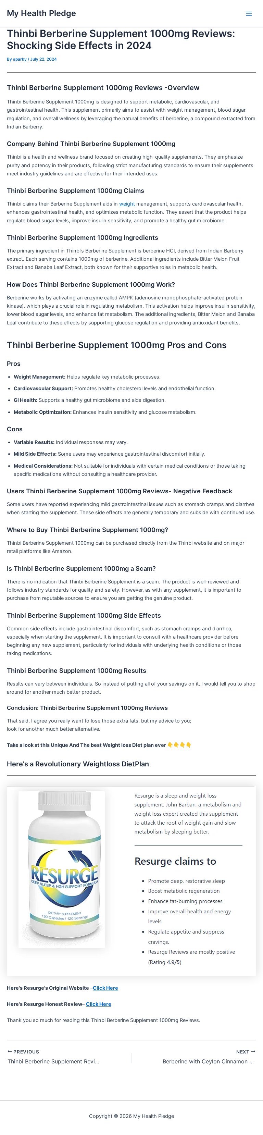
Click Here (105, 988)
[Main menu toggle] (249, 14)
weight (127, 204)
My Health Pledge (41, 13)
